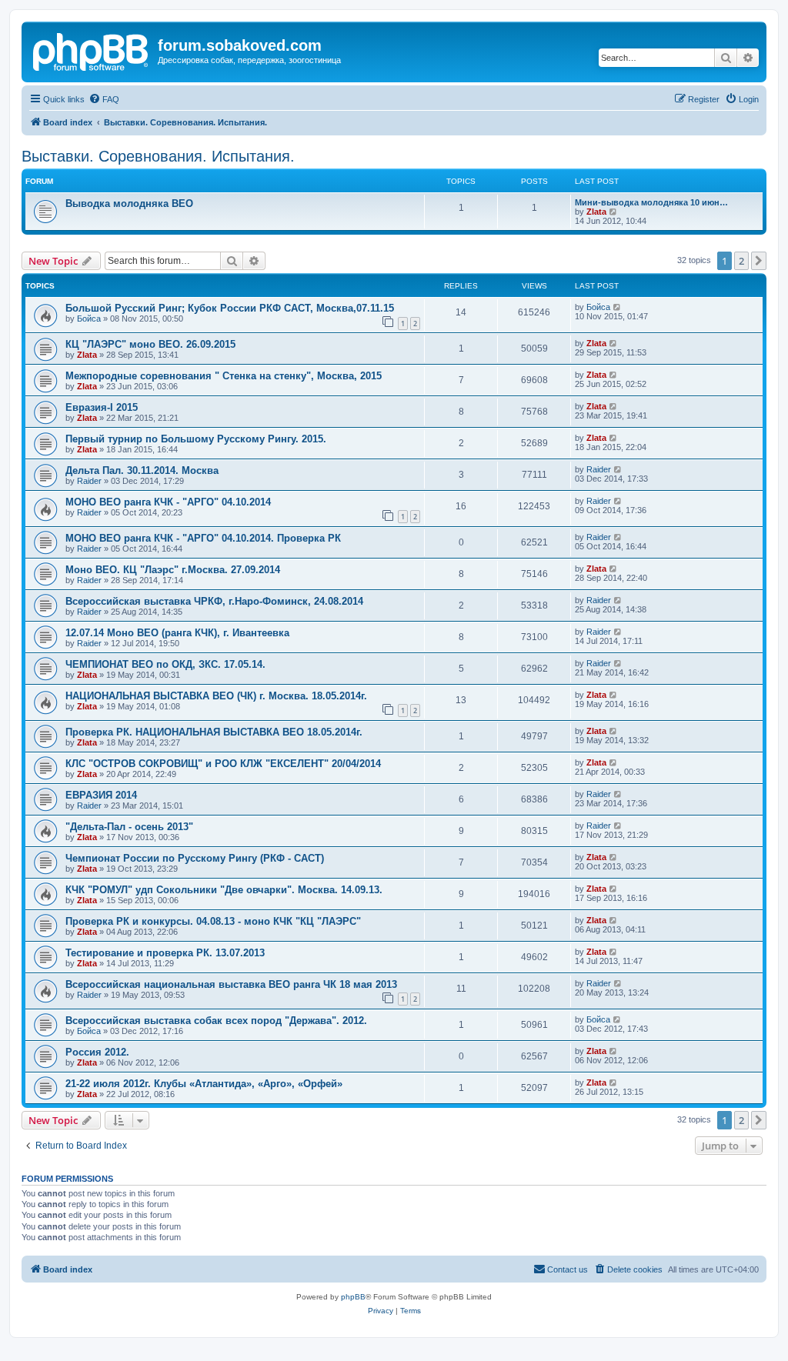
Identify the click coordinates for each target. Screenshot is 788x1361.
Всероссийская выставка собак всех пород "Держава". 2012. (216, 1020)
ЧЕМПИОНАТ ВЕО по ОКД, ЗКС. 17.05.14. (165, 664)
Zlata (596, 211)
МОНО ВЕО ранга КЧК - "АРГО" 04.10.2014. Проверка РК (203, 538)
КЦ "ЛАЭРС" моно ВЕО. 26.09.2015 (150, 344)
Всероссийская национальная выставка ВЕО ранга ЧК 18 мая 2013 (231, 984)
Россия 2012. (97, 1052)
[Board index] (91, 50)
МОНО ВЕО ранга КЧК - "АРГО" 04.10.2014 (168, 502)
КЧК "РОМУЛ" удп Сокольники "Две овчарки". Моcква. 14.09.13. (223, 890)
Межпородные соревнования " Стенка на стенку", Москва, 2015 (223, 376)
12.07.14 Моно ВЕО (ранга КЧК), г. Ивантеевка (177, 633)
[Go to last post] (618, 307)
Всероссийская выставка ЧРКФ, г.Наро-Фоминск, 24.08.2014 (214, 601)
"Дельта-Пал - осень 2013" (129, 826)
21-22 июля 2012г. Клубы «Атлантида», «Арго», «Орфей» (203, 1083)
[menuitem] (103, 99)
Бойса (89, 318)
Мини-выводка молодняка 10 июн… (651, 202)
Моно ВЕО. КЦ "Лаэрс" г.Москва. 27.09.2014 (172, 569)
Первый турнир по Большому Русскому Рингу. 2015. (195, 439)
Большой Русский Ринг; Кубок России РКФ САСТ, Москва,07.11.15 (229, 308)
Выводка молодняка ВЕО (129, 203)
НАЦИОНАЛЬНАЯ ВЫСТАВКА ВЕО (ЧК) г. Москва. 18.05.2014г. (216, 696)
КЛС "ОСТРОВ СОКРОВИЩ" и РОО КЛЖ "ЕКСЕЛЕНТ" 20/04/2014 (223, 763)
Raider (89, 480)
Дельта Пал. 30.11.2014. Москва (142, 470)
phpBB (353, 1297)
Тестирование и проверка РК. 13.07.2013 (165, 953)
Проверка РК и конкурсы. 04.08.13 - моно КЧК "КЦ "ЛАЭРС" (213, 921)
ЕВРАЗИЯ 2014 (101, 795)
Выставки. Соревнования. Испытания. (158, 156)
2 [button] (741, 261)
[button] (758, 261)
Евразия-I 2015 (101, 407)
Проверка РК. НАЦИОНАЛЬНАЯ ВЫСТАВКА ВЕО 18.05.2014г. (213, 732)
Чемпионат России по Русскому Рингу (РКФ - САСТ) (194, 858)
